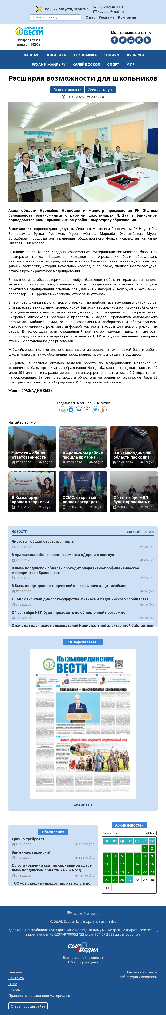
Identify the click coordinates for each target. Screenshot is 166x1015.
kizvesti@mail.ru (110, 11)
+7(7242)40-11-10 (111, 6)
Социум (112, 55)
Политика (55, 55)
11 (115, 864)
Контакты (127, 17)
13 (130, 864)
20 (130, 872)
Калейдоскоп (86, 64)
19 (122, 872)
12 (122, 864)
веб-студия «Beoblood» (138, 976)
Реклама (107, 17)
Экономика (85, 55)
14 (137, 864)
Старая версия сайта (28, 1006)
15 (145, 864)
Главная (29, 55)
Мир (130, 64)
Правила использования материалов (39, 995)
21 (137, 872)
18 (115, 872)
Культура (136, 55)
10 (107, 864)
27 (130, 879)
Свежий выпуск (100, 89)
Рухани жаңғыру (49, 64)
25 (115, 879)
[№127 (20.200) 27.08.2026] (83, 724)
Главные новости (67, 89)
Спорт (113, 64)
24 (107, 879)
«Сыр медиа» (87, 962)
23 (152, 872)
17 (107, 872)
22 (145, 872)
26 (122, 879)
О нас (90, 17)
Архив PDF (83, 805)
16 (152, 864)
